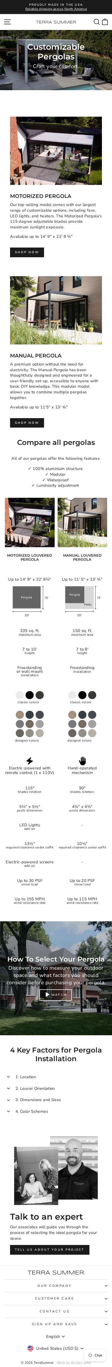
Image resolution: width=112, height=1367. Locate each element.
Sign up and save (54, 1324)
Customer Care (54, 1298)
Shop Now (27, 252)
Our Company (55, 1286)
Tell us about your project (50, 1250)
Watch (59, 995)
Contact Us (55, 1311)
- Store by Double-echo (73, 1363)
